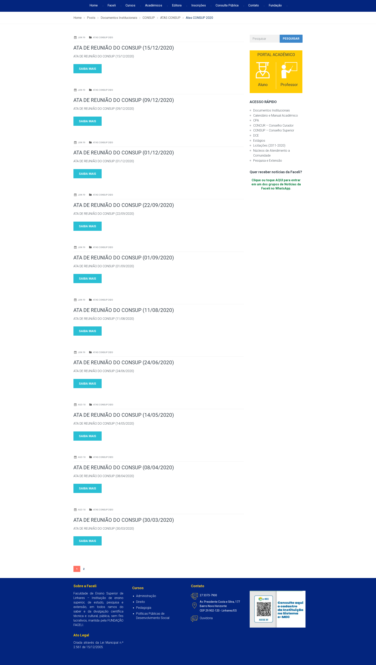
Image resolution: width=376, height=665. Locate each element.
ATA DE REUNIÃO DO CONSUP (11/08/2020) (123, 310)
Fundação (275, 5)
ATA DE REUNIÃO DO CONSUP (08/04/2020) (123, 467)
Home (93, 5)
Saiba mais (87, 69)
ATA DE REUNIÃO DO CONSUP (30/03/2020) (123, 520)
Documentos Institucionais (271, 110)
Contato (253, 5)
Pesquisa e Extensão (267, 160)
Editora (177, 5)
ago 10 (81, 404)
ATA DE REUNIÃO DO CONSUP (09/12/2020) (123, 100)
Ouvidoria (206, 618)
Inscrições (198, 5)
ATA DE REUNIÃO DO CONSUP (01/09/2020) (123, 258)
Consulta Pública (227, 5)
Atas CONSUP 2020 (103, 37)
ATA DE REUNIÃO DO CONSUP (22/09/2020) (123, 205)
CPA (256, 120)
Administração (146, 596)
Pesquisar (291, 38)
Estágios (259, 140)
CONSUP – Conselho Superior (273, 130)
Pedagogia (143, 608)
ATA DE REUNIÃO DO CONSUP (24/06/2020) (123, 362)
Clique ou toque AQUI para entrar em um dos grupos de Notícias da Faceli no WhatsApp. (276, 184)
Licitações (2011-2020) (269, 145)
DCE (256, 135)
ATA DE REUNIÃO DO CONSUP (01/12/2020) (123, 153)
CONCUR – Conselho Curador (273, 125)
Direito (140, 602)
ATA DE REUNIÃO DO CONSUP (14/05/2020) (123, 415)
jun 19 (81, 37)
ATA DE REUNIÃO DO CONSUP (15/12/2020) (123, 48)
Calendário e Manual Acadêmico (275, 115)
